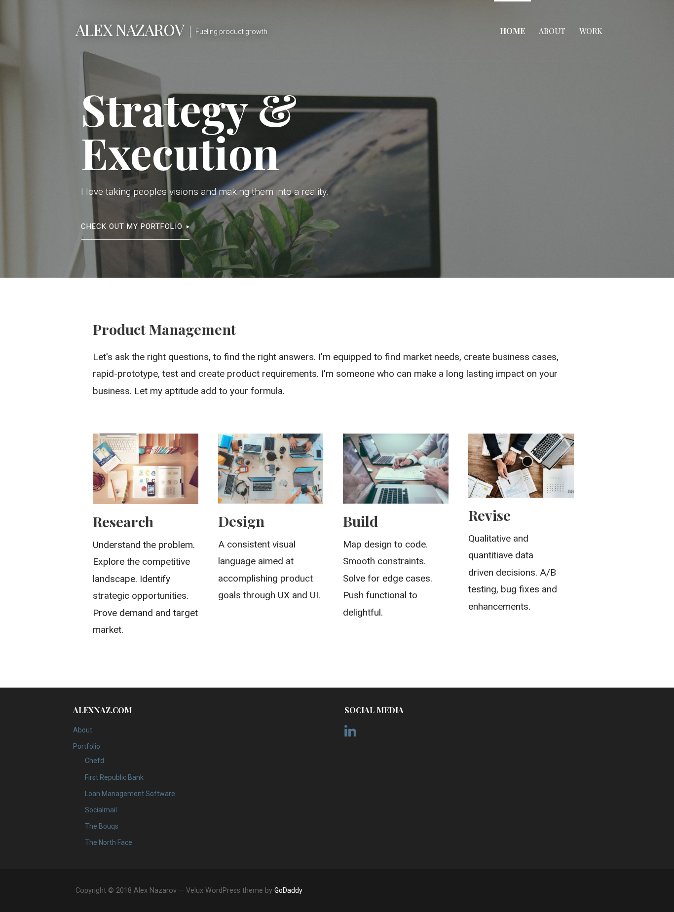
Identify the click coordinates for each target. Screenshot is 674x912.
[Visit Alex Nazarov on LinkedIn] (350, 733)
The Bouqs (101, 826)
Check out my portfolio (132, 226)
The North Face (108, 842)
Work (590, 31)
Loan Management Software (130, 794)
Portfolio (86, 746)
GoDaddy (288, 890)
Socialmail (101, 810)
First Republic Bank (114, 777)
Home (512, 31)
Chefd (94, 761)
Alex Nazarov (129, 29)
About (552, 31)
